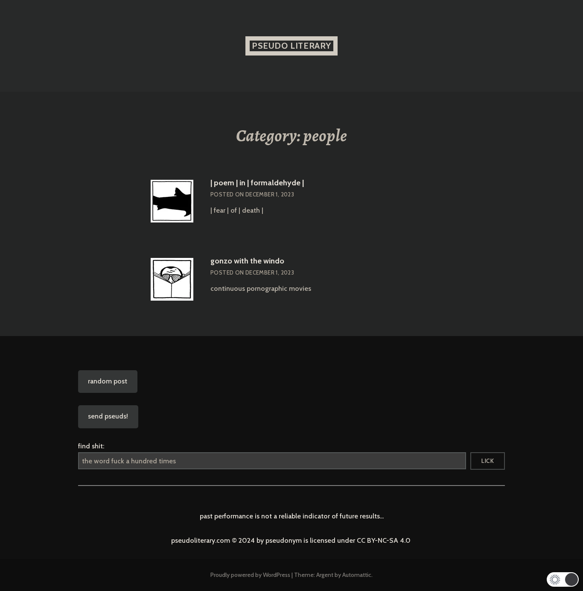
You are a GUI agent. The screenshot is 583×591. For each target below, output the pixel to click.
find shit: (91, 446)
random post (107, 381)
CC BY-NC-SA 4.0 (384, 540)
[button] (563, 579)
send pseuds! (108, 416)
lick (487, 461)
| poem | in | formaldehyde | (257, 182)
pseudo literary (291, 46)
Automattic (356, 575)
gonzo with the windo (247, 261)
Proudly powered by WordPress (250, 575)
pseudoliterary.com (201, 540)
